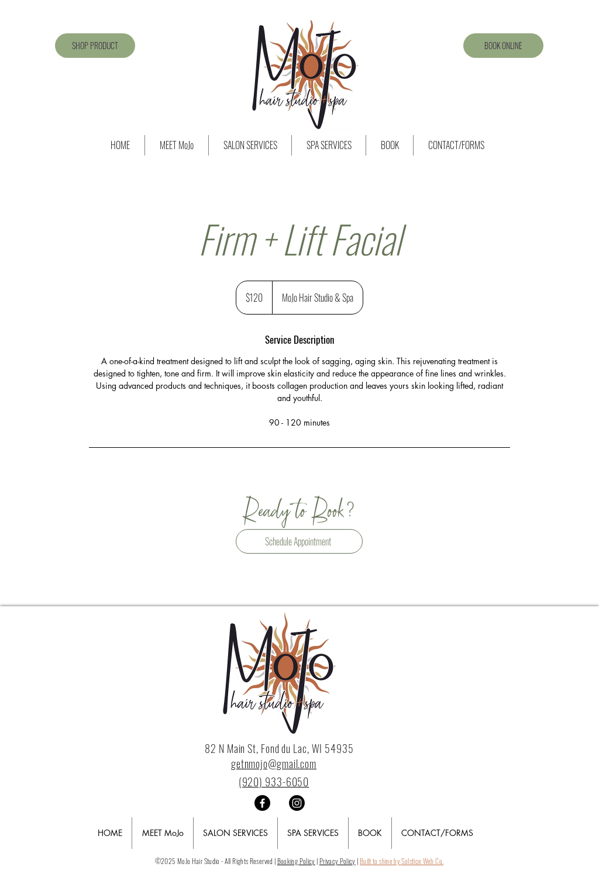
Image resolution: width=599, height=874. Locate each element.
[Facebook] (262, 803)
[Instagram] (297, 803)
